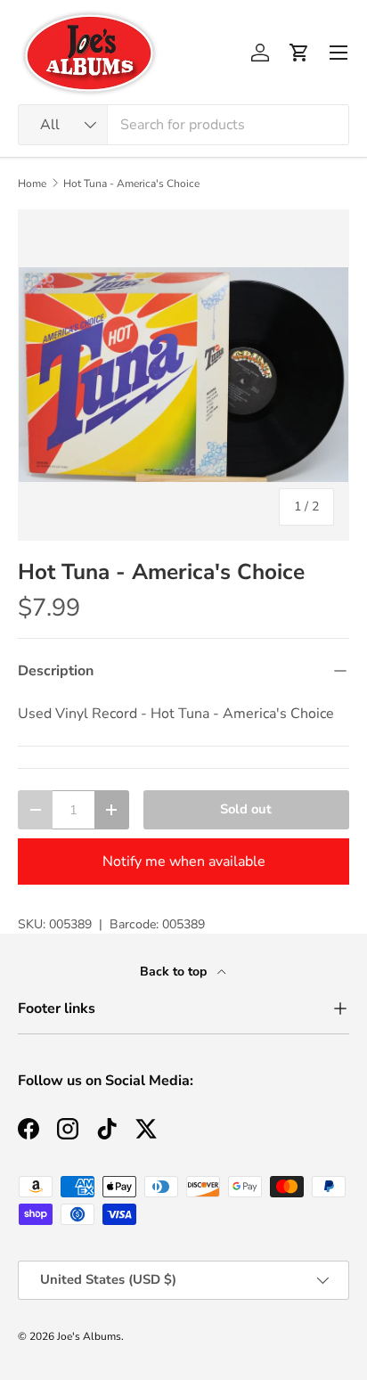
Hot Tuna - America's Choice (131, 183)
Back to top (175, 971)
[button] (299, 52)
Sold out (246, 809)
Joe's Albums (89, 1336)
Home (32, 183)
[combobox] (183, 124)
